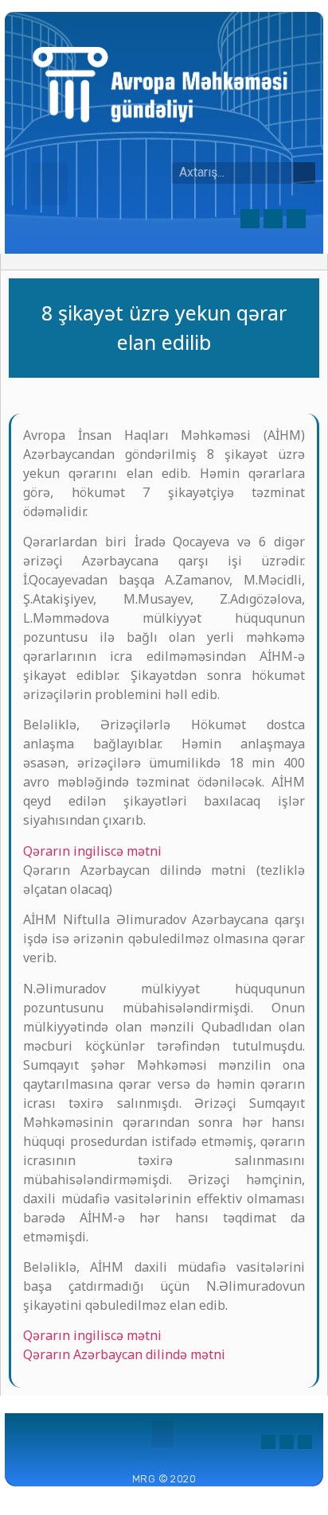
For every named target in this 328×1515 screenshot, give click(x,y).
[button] (49, 183)
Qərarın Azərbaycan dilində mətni (124, 1354)
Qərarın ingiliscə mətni (92, 851)
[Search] (304, 173)
